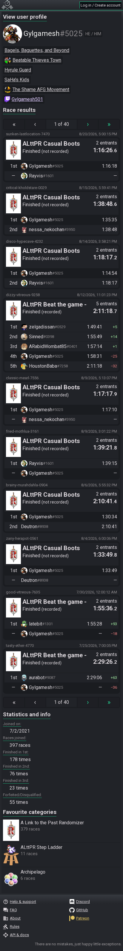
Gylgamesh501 (27, 99)
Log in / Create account (101, 5)
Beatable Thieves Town (37, 60)
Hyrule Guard (17, 70)
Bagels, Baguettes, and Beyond (36, 50)
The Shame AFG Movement (41, 89)
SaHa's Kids (16, 79)
